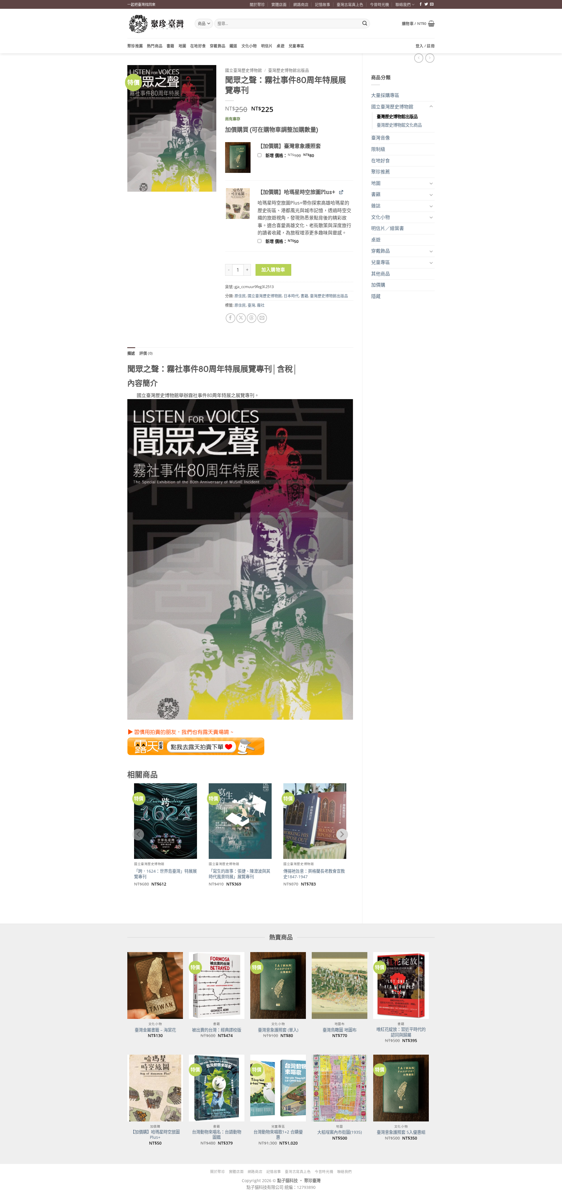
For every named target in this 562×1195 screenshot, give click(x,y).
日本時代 (291, 295)
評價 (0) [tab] (146, 353)
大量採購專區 (385, 95)
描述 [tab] (131, 353)
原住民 (240, 295)
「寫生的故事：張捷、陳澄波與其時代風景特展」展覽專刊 (239, 874)
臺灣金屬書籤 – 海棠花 (155, 1030)
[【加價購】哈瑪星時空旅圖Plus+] (155, 1088)
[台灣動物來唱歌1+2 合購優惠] (278, 1088)
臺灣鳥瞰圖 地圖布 (340, 1030)
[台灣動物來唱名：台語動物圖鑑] (216, 1088)
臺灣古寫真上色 (350, 4)
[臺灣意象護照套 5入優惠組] (401, 1088)
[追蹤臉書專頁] (420, 4)
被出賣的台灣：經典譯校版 (216, 1030)
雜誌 (376, 205)
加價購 (378, 285)
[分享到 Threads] (251, 318)
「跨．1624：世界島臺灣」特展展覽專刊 (165, 874)
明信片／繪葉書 (387, 228)
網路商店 (301, 4)
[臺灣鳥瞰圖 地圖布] (339, 985)
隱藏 (376, 296)
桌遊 (281, 45)
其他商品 (380, 273)
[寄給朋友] (262, 318)
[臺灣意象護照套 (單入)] (278, 985)
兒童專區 (296, 45)
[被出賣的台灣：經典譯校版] (216, 985)
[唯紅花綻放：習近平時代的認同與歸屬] (401, 985)
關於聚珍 (257, 4)
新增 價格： (297, 155)
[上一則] (429, 57)
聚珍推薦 (135, 45)
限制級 (378, 149)
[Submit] (365, 24)
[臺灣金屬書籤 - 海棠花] (155, 985)
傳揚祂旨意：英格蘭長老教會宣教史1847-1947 (314, 874)
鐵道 (233, 45)
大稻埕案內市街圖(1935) (339, 1132)
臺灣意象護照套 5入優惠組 (401, 1132)
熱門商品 (154, 45)
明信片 (267, 45)
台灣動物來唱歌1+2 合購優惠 (278, 1134)
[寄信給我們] (432, 4)
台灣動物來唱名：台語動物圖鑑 (216, 1134)
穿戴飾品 (217, 45)
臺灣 (251, 305)
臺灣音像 (380, 138)
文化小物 (249, 45)
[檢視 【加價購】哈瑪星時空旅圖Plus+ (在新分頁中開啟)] (341, 192)
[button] (418, 23)
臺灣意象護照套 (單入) (278, 1030)
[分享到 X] (241, 318)
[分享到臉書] (230, 318)
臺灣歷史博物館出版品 (397, 116)
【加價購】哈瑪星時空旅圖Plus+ (155, 1134)
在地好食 (198, 45)
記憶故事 (322, 4)
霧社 (261, 305)
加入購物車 (273, 269)
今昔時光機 (379, 4)
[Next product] (418, 57)
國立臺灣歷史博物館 (392, 106)
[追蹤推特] (426, 4)
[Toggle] (431, 106)
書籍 (170, 45)
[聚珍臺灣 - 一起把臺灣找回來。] (156, 23)
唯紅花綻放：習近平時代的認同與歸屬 (401, 1032)
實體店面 (279, 4)
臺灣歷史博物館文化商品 (399, 125)
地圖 (182, 45)
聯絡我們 (403, 4)
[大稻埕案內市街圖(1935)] (339, 1088)
